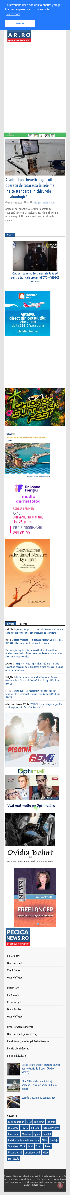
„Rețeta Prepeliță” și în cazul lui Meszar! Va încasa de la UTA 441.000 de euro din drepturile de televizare (34, 631)
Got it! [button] (20, 23)
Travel (48, 1146)
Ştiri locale (43, 202)
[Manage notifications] (60, 1185)
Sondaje (54, 1140)
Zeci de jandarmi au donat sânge (38, 1097)
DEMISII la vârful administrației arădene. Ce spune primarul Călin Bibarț (39, 1084)
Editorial (35, 1127)
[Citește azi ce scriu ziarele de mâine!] (19, 40)
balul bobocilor (16, 1121)
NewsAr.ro (41, 1184)
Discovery (13, 1127)
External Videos (51, 1127)
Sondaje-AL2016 (16, 1146)
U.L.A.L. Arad (15, 1152)
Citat (29, 1121)
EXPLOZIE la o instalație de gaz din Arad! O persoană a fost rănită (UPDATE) (33, 705)
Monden (26, 1134)
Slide (34, 202)
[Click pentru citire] (35, 157)
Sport (30, 1146)
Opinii (36, 1134)
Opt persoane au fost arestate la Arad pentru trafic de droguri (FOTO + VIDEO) (35, 275)
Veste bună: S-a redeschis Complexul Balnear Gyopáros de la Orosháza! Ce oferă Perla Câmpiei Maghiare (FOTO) (32, 680)
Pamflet (47, 1134)
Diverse (25, 1127)
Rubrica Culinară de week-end (23, 1140)
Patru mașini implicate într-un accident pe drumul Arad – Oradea (34, 654)
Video (45, 1152)
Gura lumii (13, 1134)
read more (34, 281)
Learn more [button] (13, 14)
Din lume (39, 1121)
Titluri (52, 202)
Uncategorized (32, 1152)
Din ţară (51, 1121)
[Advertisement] (31, 86)
